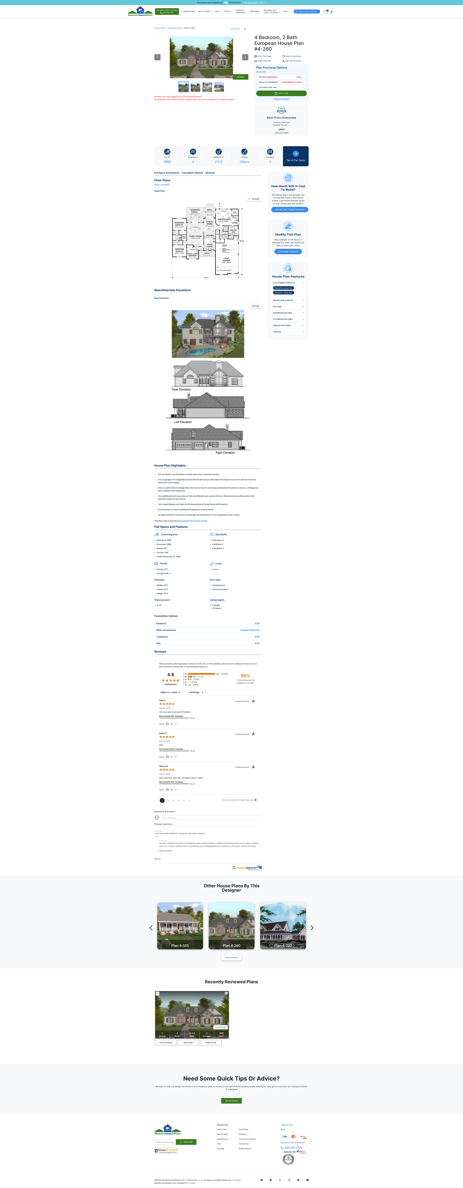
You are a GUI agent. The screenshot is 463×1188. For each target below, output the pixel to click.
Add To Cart (283, 93)
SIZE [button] (217, 11)
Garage (277, 331)
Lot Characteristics (284, 282)
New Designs (222, 1134)
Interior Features (282, 313)
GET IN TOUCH (231, 1101)
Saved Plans (243, 1129)
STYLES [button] (227, 11)
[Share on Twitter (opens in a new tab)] (171, 724)
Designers (243, 1134)
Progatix (192, 1183)
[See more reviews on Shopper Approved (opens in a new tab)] (175, 724)
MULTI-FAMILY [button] (204, 11)
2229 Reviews (173, 684)
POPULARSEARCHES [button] (240, 11)
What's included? (162, 184)
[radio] (208, 674)
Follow (156, 836)
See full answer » (166, 851)
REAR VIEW (188, 1043)
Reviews (210, 173)
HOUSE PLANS (189, 11)
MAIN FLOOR (210, 1043)
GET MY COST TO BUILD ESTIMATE (290, 209)
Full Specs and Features (166, 173)
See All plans (232, 957)
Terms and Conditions (247, 1139)
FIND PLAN (187, 1142)
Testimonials (244, 1144)
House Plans (160, 28)
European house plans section (194, 521)
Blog (283, 1129)
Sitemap (237, 1180)
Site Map (220, 1148)
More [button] (285, 11)
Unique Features (282, 325)
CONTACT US (286, 1125)
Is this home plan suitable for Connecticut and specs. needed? (179, 833)
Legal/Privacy (222, 1139)
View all (157, 859)
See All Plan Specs (296, 160)
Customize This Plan (288, 251)
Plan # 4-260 (220, 1027)
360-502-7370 (293, 1147)
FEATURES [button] (254, 11)
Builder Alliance (245, 1148)
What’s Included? (281, 99)
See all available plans (254, 2)
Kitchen (277, 306)
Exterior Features (283, 319)
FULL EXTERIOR (165, 1043)
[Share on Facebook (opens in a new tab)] (167, 724)
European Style (175, 28)
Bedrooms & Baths (283, 300)
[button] (160, 853)
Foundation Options (192, 173)
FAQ (219, 1144)
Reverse (240, 77)
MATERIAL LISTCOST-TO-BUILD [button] (271, 11)
